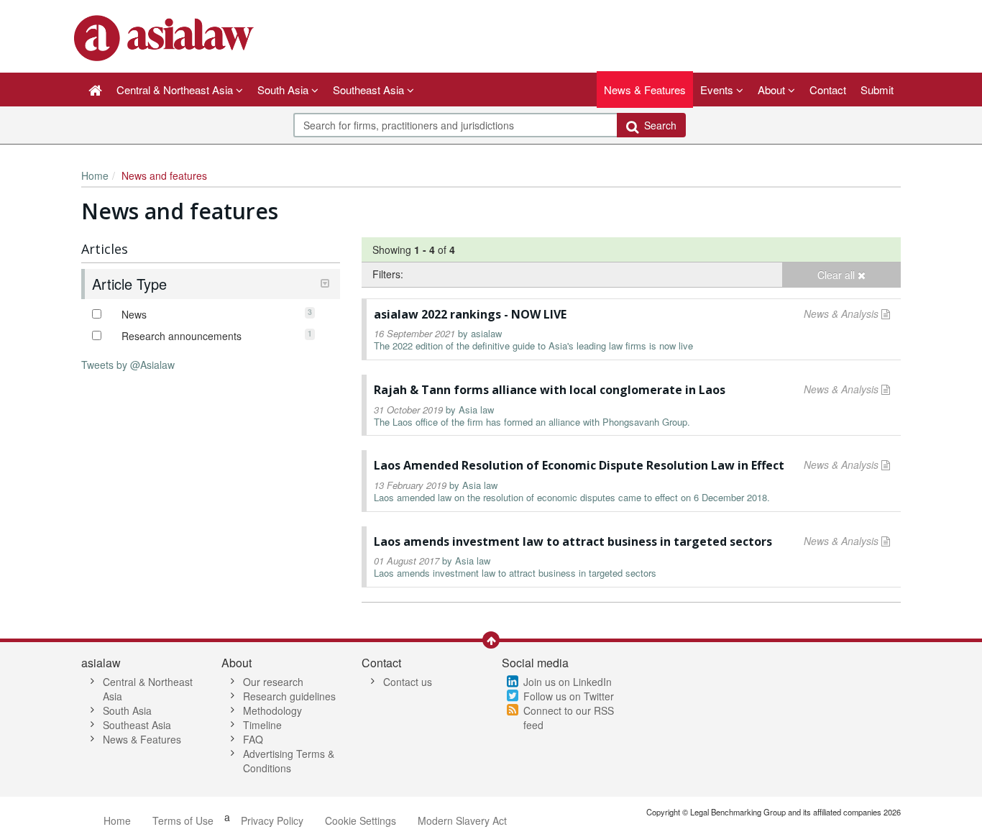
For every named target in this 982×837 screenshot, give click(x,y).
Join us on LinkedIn (567, 681)
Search (657, 125)
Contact (827, 89)
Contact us (407, 681)
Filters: (387, 274)
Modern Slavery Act (462, 820)
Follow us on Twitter (568, 696)
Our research (273, 681)
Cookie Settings (360, 820)
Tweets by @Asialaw (128, 364)
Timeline (262, 725)
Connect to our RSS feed (568, 717)
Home (95, 175)
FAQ (253, 739)
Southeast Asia (137, 725)
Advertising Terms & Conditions (288, 760)
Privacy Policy (272, 820)
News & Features (645, 89)
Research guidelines (289, 696)
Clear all (837, 274)
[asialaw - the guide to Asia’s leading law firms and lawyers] (166, 36)
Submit (877, 89)
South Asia (127, 710)
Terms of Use (183, 820)
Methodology (272, 710)
